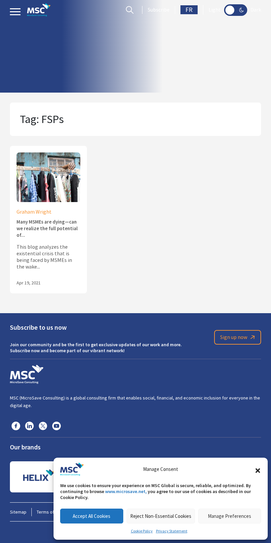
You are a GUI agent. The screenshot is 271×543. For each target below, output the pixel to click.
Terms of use (49, 512)
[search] (131, 10)
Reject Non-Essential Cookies (160, 516)
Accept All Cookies (91, 516)
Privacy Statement (171, 531)
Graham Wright (34, 212)
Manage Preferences (229, 516)
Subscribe (159, 10)
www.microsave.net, (126, 491)
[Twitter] (43, 425)
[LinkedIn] (29, 425)
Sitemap (18, 512)
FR (189, 10)
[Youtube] (56, 425)
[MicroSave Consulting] (26, 373)
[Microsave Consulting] (39, 10)
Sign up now (233, 337)
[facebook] (16, 425)
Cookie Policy (142, 531)
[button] (257, 469)
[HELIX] (39, 476)
